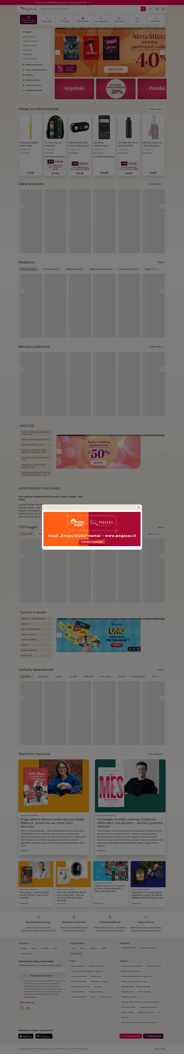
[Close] (138, 507)
